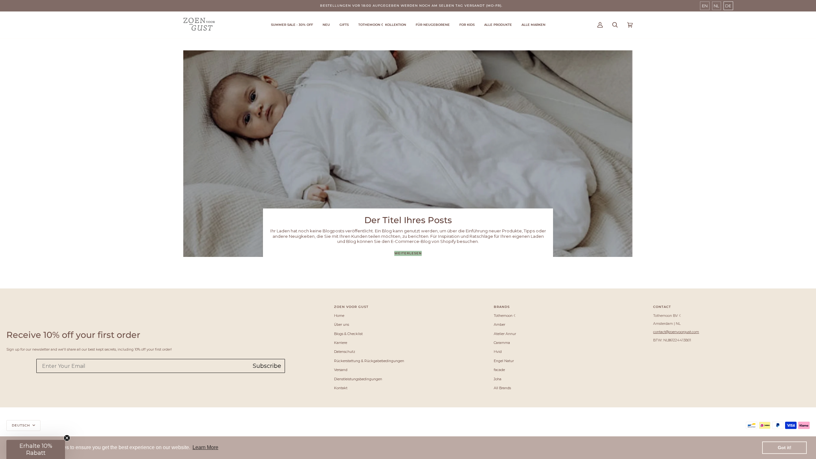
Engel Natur (504, 361)
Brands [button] (502, 307)
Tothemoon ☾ (505, 315)
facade (499, 370)
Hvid (498, 351)
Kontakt (340, 388)
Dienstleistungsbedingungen (358, 379)
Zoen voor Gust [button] (351, 307)
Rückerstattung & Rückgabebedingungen (369, 361)
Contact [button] (662, 307)
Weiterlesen (408, 253)
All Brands (502, 388)
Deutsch (21, 425)
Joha (497, 379)
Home (339, 315)
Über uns (341, 324)
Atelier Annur (505, 334)
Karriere (340, 342)
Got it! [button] (784, 447)
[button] (382, 25)
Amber (499, 324)
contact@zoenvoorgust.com (676, 332)
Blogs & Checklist (348, 334)
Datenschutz (344, 351)
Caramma (502, 342)
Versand (340, 370)
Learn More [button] (205, 447)
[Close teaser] (67, 438)
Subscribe (267, 365)
